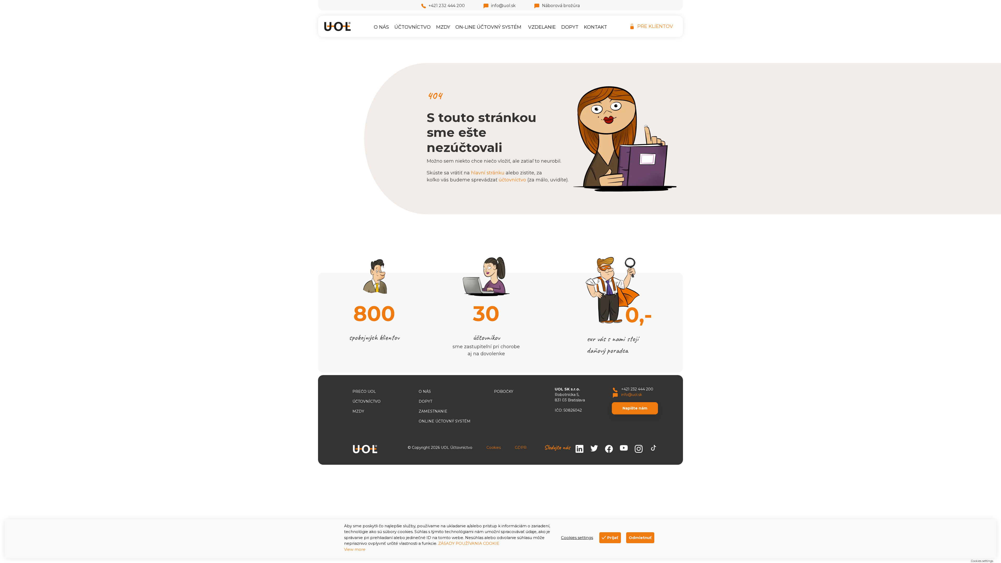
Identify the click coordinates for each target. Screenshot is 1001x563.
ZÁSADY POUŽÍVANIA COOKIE (468, 543)
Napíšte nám (634, 408)
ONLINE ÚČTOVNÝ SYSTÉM (445, 421)
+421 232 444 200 (447, 5)
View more (354, 549)
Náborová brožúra (561, 5)
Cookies (493, 447)
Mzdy (443, 27)
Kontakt (595, 27)
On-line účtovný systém (488, 27)
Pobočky (503, 391)
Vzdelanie (542, 27)
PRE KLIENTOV (655, 26)
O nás (381, 27)
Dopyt (569, 27)
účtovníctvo (512, 180)
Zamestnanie (433, 411)
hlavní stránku (487, 173)
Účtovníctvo (412, 27)
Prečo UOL (364, 391)
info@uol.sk (503, 5)
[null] (624, 449)
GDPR (521, 447)
